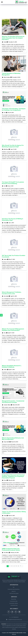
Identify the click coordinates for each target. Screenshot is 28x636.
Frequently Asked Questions (14, 589)
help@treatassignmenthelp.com (15, 619)
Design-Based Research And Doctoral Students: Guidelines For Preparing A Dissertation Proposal (13, 476)
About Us (14, 591)
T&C (14, 587)
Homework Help (14, 605)
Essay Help (13, 599)
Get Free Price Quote (14, 593)
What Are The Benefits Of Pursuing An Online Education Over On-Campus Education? (13, 38)
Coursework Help (13, 601)
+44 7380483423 (14, 617)
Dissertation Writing (13, 603)
